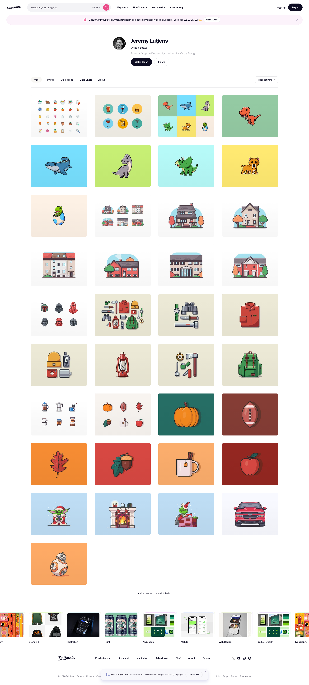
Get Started (212, 20)
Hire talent (123, 658)
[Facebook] (238, 658)
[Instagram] (244, 658)
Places (233, 676)
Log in (295, 7)
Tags (225, 676)
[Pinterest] (249, 658)
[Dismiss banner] (205, 671)
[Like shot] (81, 131)
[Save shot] (74, 131)
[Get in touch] (68, 131)
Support (207, 658)
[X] (233, 658)
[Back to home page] (13, 7)
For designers (102, 658)
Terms (80, 676)
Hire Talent (139, 7)
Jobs (218, 676)
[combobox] (58, 7)
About (191, 658)
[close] (297, 19)
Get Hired (157, 7)
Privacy (90, 676)
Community (176, 7)
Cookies (100, 676)
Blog (178, 658)
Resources (245, 676)
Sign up (281, 7)
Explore (121, 7)
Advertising (162, 658)
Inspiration (142, 658)
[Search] (106, 7)
